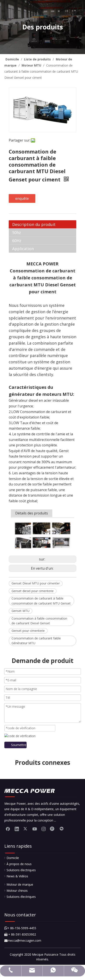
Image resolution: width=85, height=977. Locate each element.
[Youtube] (34, 828)
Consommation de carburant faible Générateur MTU (36, 640)
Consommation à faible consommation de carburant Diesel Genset (39, 620)
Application (23, 248)
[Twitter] (25, 828)
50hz (16, 232)
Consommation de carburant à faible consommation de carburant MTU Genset (41, 600)
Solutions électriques (21, 870)
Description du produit (34, 224)
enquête (22, 198)
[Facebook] (7, 828)
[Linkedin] (16, 828)
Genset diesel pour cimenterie (33, 591)
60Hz (16, 240)
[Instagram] (43, 828)
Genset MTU (20, 611)
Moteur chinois (17, 890)
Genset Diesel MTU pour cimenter (36, 583)
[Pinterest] (52, 828)
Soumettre (18, 745)
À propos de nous (19, 864)
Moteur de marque (20, 884)
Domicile (13, 858)
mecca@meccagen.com (22, 940)
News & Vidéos (17, 876)
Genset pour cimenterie (28, 631)
